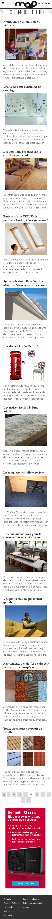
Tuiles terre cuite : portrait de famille (22, 730)
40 (43, 794)
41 (48, 794)
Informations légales (31, 899)
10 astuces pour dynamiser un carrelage (22, 88)
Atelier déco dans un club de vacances (21, 23)
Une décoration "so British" (20, 346)
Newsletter (8, 915)
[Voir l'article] (26, 44)
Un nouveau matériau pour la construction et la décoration (22, 535)
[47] (28, 800)
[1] (4, 794)
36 (20, 794)
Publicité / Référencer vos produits (12, 905)
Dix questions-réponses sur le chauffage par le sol (22, 153)
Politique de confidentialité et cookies (34, 905)
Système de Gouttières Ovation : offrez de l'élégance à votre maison (25, 283)
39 (37, 794)
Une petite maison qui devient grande (22, 600)
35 (14, 794)
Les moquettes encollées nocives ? (24, 472)
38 (31, 794)
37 (26, 794)
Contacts (7, 899)
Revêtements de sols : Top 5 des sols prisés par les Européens (26, 665)
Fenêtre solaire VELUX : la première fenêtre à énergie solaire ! (25, 218)
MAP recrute (8, 911)
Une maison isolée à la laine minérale (20, 409)
